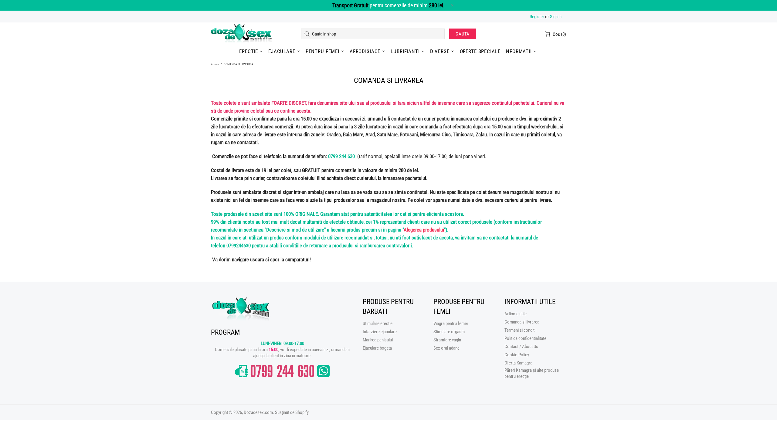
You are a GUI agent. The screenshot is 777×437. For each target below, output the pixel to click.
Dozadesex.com (241, 34)
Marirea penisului (378, 340)
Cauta (463, 34)
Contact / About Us (521, 346)
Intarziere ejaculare (380, 331)
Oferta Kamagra (518, 363)
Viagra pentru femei (450, 323)
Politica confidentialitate (525, 338)
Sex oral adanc (446, 348)
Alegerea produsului (424, 230)
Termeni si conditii (520, 330)
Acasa (215, 64)
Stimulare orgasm (449, 331)
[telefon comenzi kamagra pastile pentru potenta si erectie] (282, 371)
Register (537, 16)
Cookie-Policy (516, 354)
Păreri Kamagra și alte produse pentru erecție (531, 373)
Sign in (556, 16)
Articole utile (515, 314)
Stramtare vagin (447, 340)
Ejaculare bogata (377, 348)
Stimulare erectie (377, 323)
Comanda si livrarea (521, 322)
